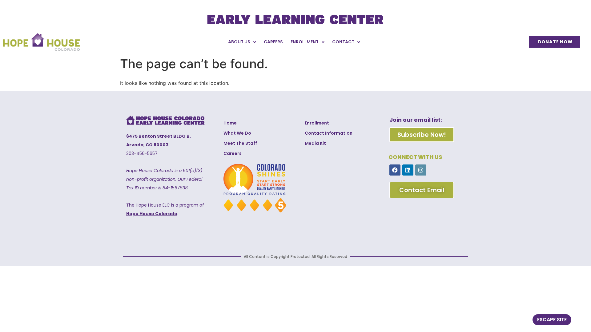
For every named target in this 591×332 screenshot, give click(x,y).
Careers (273, 42)
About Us (239, 42)
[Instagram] (420, 170)
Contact (343, 42)
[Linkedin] (407, 170)
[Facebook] (394, 170)
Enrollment (305, 42)
